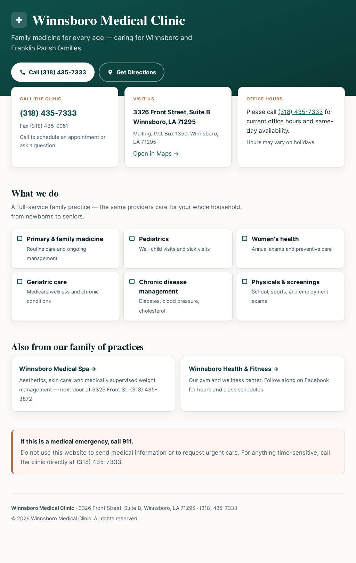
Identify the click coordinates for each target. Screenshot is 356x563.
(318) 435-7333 (48, 113)
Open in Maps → (156, 153)
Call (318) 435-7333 (57, 72)
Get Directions (136, 72)
